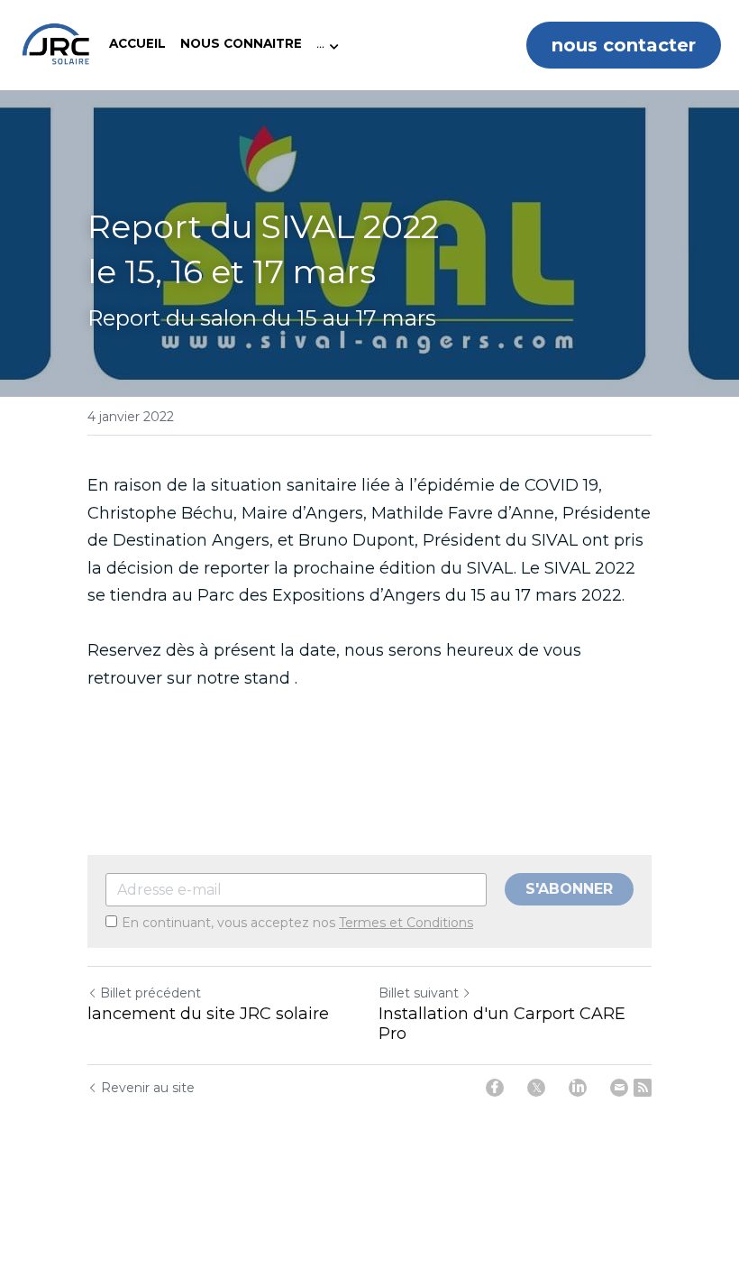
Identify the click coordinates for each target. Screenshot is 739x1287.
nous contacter (624, 45)
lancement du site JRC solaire (208, 1014)
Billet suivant (419, 993)
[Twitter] (536, 1088)
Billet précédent (150, 993)
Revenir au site (148, 1088)
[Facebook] (495, 1088)
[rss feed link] (643, 1088)
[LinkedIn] (578, 1088)
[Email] (619, 1088)
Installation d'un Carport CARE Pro (502, 1024)
